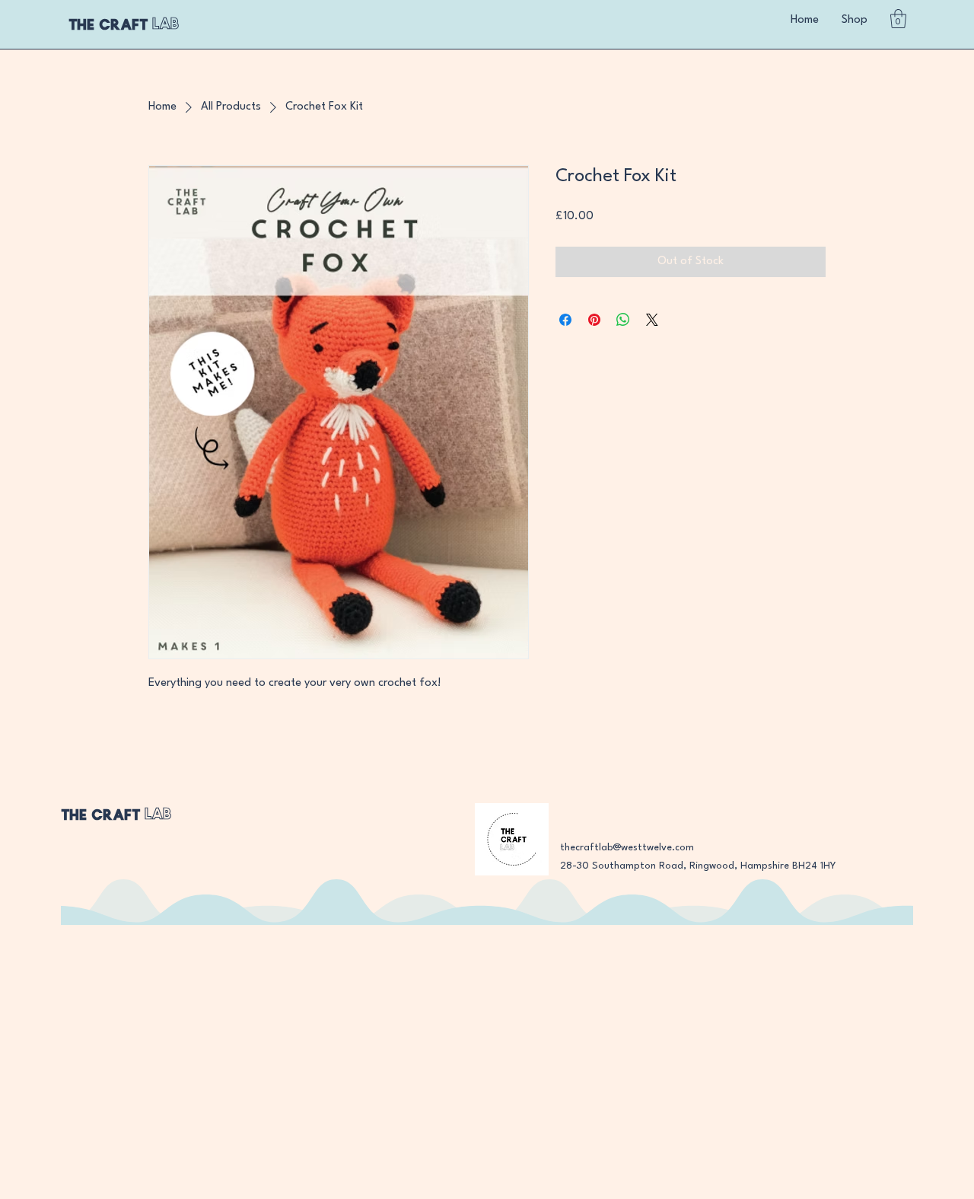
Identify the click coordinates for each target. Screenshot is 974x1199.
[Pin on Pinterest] (594, 320)
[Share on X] (652, 320)
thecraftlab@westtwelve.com (627, 848)
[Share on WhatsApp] (623, 320)
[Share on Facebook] (565, 320)
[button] (898, 18)
